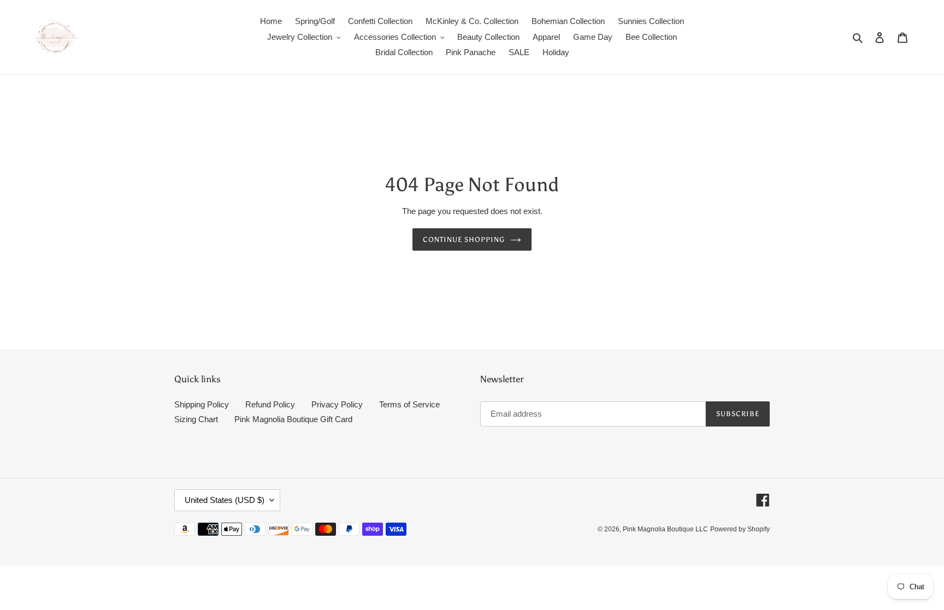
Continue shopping (464, 239)
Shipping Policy (201, 404)
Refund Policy (270, 404)
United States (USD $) (224, 500)
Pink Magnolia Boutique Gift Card (293, 419)
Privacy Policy (337, 404)
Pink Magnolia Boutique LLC (665, 529)
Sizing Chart (196, 419)
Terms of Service (409, 404)
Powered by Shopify (740, 529)
